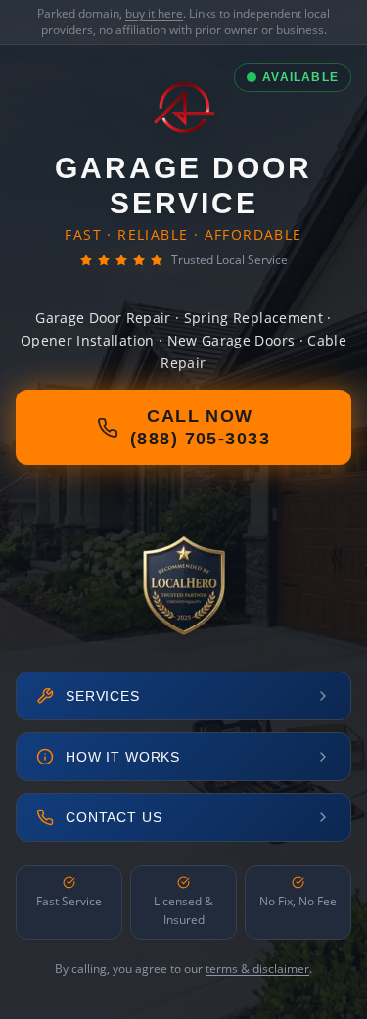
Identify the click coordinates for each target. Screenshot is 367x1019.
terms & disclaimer (257, 968)
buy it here (154, 13)
